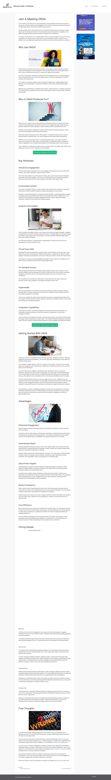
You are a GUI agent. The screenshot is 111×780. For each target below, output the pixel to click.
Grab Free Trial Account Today (44, 325)
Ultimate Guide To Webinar (23, 6)
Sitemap (94, 776)
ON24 (67, 760)
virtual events (59, 760)
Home (86, 6)
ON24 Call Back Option (25, 768)
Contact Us (104, 6)
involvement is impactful (59, 749)
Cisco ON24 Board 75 (66, 768)
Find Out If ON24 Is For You (44, 152)
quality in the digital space (61, 742)
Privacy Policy (94, 6)
